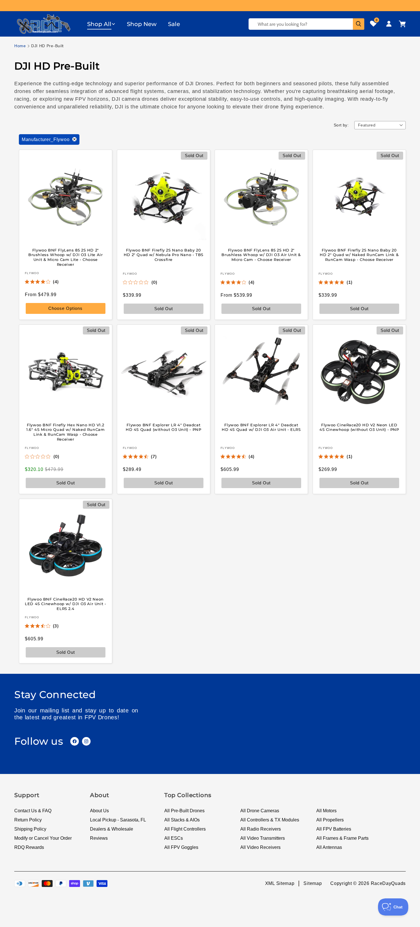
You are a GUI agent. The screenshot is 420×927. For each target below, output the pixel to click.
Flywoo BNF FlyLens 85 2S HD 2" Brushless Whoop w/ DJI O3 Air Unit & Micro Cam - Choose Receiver (261, 254)
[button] (101, 24)
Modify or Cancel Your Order (43, 838)
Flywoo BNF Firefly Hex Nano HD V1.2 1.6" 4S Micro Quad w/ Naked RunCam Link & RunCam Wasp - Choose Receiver (65, 431)
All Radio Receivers (260, 829)
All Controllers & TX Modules (269, 819)
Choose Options (65, 308)
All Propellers (330, 819)
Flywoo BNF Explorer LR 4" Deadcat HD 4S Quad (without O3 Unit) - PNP (163, 427)
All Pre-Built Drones (184, 810)
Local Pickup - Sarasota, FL (118, 819)
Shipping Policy (30, 829)
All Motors (326, 810)
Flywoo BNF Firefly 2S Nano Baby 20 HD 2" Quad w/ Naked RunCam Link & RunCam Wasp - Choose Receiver (359, 254)
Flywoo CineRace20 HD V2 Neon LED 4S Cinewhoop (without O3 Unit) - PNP (359, 427)
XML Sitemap (280, 883)
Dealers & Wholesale (111, 829)
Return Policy (28, 819)
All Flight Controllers (185, 829)
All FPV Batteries (333, 829)
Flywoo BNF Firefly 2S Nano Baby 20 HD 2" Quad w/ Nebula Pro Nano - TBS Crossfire (163, 254)
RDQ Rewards (29, 847)
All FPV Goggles (181, 847)
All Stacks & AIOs (182, 819)
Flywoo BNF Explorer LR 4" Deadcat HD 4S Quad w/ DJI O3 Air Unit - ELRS (261, 427)
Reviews (99, 838)
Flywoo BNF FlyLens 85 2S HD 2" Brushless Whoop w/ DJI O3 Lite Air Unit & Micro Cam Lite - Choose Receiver (65, 257)
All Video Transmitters (262, 838)
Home (20, 45)
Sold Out (261, 308)
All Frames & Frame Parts (342, 838)
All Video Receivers (260, 847)
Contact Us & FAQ (32, 810)
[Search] (358, 24)
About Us (99, 810)
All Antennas (329, 847)
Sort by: (341, 125)
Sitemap (312, 883)
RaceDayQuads (388, 883)
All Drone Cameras (259, 810)
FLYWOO (32, 273)
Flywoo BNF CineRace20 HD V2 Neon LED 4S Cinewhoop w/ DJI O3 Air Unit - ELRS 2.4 (65, 604)
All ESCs (173, 838)
